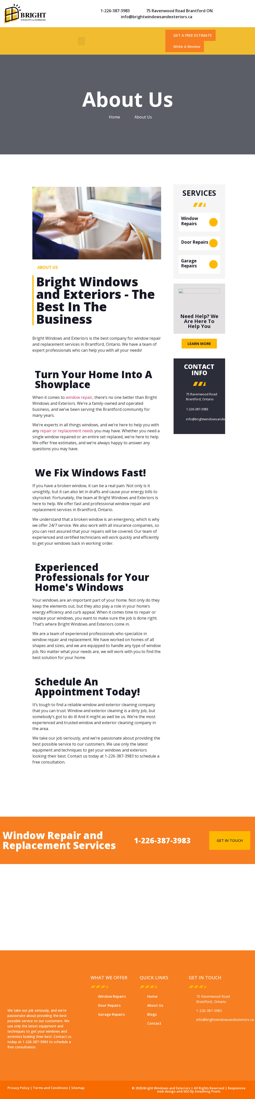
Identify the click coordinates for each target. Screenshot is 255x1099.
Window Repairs (189, 221)
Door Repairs (194, 242)
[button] (81, 41)
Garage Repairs (189, 263)
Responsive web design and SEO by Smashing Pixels (201, 1090)
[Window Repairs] (213, 222)
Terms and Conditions (50, 1088)
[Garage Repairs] (213, 264)
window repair (79, 397)
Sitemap (77, 1088)
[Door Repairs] (213, 243)
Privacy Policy (18, 1088)
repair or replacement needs (66, 431)
